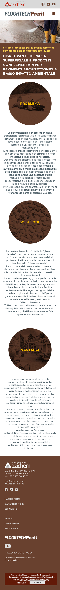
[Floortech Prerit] (25, 14)
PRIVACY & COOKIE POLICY (18, 553)
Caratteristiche (14, 504)
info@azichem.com (14, 481)
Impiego (9, 518)
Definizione (11, 509)
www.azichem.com (14, 484)
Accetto (37, 582)
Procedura (11, 528)
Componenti (12, 523)
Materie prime (12, 499)
